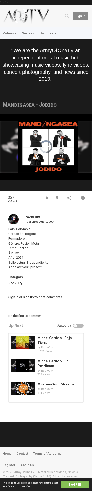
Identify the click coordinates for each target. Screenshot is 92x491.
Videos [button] (8, 33)
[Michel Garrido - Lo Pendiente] (23, 365)
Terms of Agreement (48, 453)
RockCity (32, 217)
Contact (22, 453)
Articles (47, 33)
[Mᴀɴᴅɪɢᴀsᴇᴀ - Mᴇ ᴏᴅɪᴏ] (23, 388)
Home (7, 453)
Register (9, 465)
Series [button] (27, 33)
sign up (28, 297)
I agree (75, 484)
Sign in (80, 16)
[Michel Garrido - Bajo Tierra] (23, 342)
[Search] (67, 15)
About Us (27, 465)
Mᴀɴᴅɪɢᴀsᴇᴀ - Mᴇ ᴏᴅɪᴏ (55, 384)
